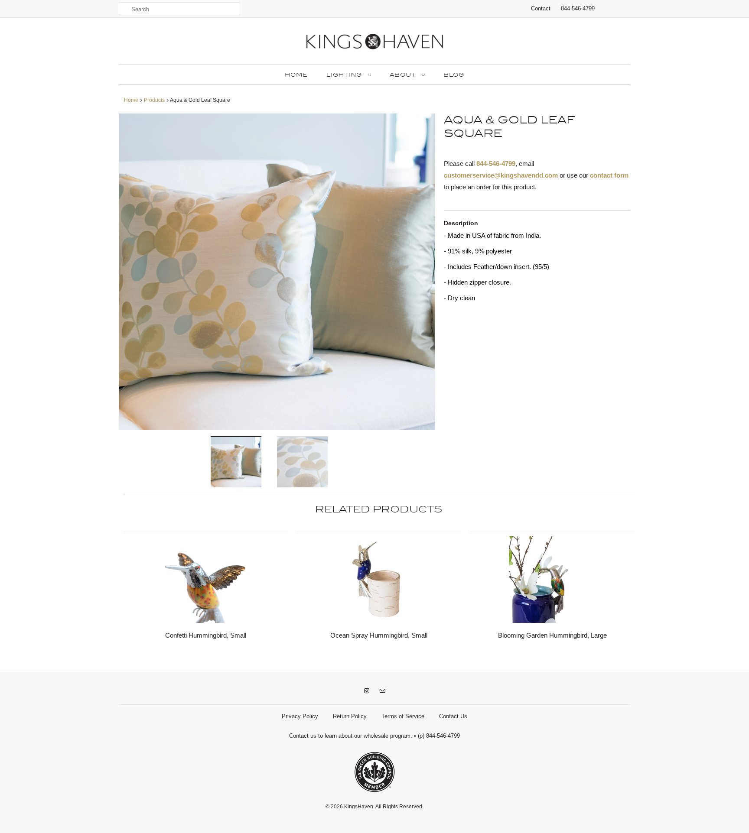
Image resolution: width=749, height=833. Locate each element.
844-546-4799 (578, 8)
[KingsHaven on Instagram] (366, 691)
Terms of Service (402, 716)
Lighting (345, 74)
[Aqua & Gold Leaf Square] (277, 271)
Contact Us (453, 716)
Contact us (302, 736)
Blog (453, 74)
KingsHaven (358, 807)
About (403, 74)
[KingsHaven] (374, 43)
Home (296, 74)
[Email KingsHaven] (382, 691)
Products (154, 100)
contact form (609, 175)
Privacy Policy (300, 716)
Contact (540, 8)
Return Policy (350, 716)
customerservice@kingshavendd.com (501, 175)
